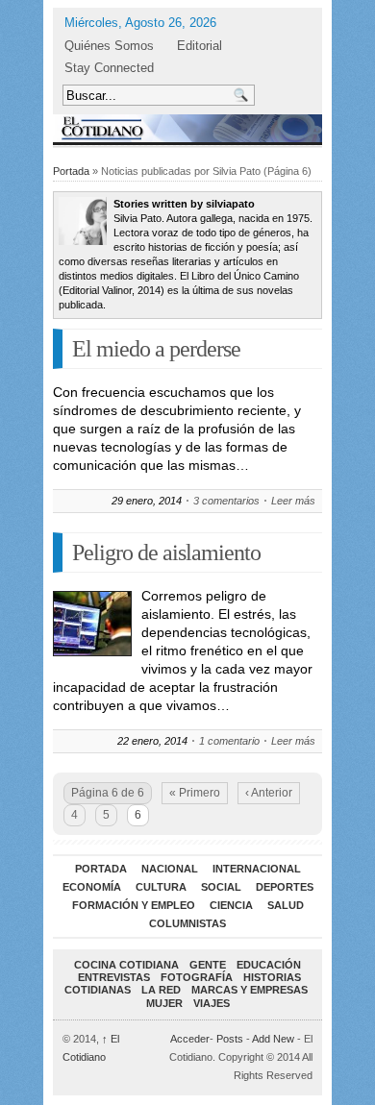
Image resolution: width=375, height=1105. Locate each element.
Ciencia (231, 905)
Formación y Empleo (133, 905)
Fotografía (197, 977)
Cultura (161, 887)
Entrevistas (114, 977)
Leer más (293, 500)
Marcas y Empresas (249, 989)
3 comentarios (226, 500)
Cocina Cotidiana (126, 964)
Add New (273, 1038)
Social (221, 887)
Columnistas (187, 923)
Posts (229, 1038)
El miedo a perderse (156, 348)
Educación (269, 964)
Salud (285, 905)
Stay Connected (109, 68)
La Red (161, 989)
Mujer (164, 1003)
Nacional (169, 868)
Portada (71, 171)
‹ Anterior (268, 792)
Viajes (211, 1003)
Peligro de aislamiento (166, 552)
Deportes (284, 887)
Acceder (190, 1038)
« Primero (194, 792)
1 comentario (229, 741)
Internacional (256, 868)
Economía (91, 887)
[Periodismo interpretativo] (187, 128)
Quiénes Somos (109, 45)
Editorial (199, 45)
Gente (207, 964)
